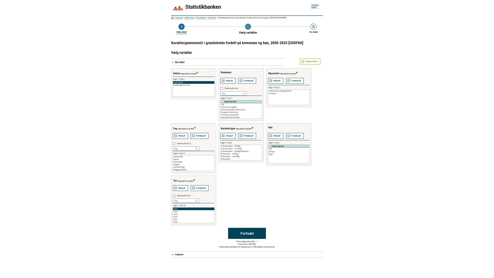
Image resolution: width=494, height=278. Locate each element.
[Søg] (244, 93)
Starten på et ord (231, 88)
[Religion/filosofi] (193, 169)
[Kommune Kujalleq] (241, 107)
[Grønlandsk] (193, 156)
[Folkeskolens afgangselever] (289, 91)
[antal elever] (193, 82)
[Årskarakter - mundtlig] (241, 156)
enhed (176, 73)
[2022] (193, 216)
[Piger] (289, 154)
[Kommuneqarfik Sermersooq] (241, 109)
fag (175, 128)
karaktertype (228, 128)
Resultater (212, 18)
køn (270, 127)
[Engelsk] (193, 164)
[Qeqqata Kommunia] (241, 112)
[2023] (193, 214)
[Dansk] (193, 159)
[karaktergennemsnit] (193, 85)
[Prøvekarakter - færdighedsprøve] (241, 151)
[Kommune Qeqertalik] (241, 115)
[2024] (193, 211)
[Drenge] (289, 151)
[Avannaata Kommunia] (241, 117)
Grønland (179, 18)
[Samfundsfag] (193, 167)
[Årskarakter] (241, 159)
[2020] (193, 221)
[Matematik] (193, 162)
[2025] (193, 209)
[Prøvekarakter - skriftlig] (241, 146)
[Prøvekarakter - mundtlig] (241, 148)
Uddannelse (189, 18)
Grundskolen (201, 18)
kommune (226, 72)
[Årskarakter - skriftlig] (241, 154)
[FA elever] (289, 93)
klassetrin (273, 73)
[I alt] (241, 104)
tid (175, 180)
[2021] (193, 219)
